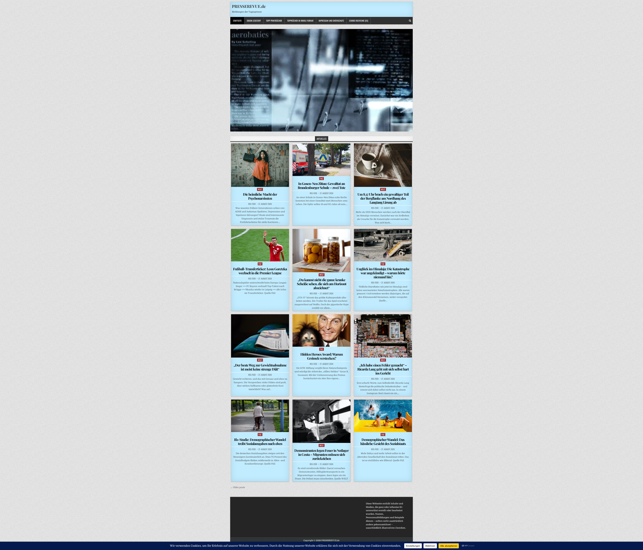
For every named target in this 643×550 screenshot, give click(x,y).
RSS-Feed (252, 204)
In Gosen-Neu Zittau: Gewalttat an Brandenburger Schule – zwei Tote (321, 185)
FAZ (321, 178)
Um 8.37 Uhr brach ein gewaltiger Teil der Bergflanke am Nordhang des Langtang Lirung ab (383, 198)
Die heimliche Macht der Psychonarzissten (260, 196)
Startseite (237, 20)
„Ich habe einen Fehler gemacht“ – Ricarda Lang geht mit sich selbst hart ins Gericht (383, 369)
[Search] (410, 20)
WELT (260, 189)
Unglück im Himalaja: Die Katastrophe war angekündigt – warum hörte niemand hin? (382, 273)
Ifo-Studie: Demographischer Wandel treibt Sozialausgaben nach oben (260, 441)
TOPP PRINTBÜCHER (274, 20)
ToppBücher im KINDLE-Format (300, 20)
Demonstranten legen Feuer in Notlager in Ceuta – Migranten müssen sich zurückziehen (321, 454)
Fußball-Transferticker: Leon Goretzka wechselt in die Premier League (260, 271)
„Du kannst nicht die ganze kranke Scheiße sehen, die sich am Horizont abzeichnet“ (321, 283)
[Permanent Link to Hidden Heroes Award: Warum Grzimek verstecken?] (321, 330)
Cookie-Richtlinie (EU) (358, 20)
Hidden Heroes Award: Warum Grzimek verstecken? (321, 356)
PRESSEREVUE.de (249, 6)
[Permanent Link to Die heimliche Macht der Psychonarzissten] (260, 165)
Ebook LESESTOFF (254, 20)
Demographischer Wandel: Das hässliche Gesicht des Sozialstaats (383, 441)
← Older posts (237, 487)
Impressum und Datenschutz (331, 20)
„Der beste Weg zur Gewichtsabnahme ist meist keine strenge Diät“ (260, 367)
